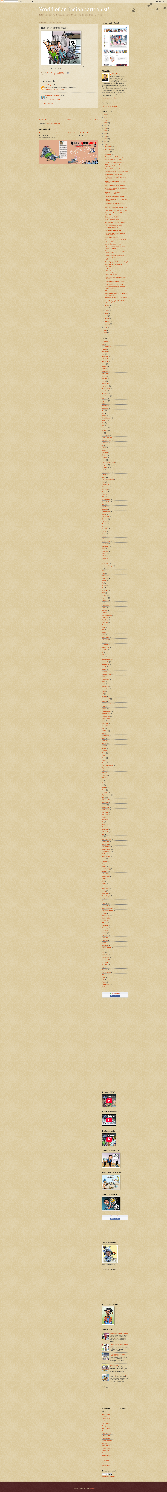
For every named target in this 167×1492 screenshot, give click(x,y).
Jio (103, 603)
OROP (104, 755)
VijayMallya (105, 965)
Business (104, 430)
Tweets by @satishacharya (109, 106)
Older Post (94, 120)
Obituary (104, 748)
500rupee (104, 349)
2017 (105, 125)
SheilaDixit (105, 871)
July (106, 308)
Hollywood (105, 558)
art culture (104, 391)
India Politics (105, 575)
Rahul (103, 797)
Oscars (104, 758)
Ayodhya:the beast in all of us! (113, 159)
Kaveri (103, 627)
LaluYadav (105, 644)
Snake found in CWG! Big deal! (113, 174)
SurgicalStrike (106, 918)
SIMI (103, 881)
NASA (103, 721)
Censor (104, 447)
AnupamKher (105, 383)
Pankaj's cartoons (107, 1426)
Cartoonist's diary (107, 440)
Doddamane (105, 1431)
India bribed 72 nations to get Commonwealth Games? (113, 193)
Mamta (104, 669)
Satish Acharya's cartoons (106, 1415)
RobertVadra (105, 832)
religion (104, 824)
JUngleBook (105, 605)
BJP (103, 425)
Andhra (104, 381)
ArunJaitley (105, 393)
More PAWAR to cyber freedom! (119, 1333)
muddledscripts (106, 1438)
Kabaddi (104, 607)
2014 (105, 133)
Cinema (104, 455)
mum (103, 706)
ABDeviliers (105, 356)
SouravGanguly (106, 896)
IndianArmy (105, 578)
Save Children (106, 856)
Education (104, 521)
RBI (103, 822)
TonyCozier (105, 937)
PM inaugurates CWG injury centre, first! (116, 171)
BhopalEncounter (106, 418)
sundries (104, 913)
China (103, 450)
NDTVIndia (105, 731)
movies (104, 691)
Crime (103, 477)
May (106, 313)
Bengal (104, 415)
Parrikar (104, 770)
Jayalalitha (105, 598)
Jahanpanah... (106, 1460)
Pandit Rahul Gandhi (107, 765)
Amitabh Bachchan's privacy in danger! (116, 297)
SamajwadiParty (106, 846)
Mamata (104, 667)
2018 (105, 123)
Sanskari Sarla (106, 849)
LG (103, 652)
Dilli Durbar (105, 509)
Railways (104, 804)
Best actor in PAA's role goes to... (114, 230)
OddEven (104, 750)
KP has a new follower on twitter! (114, 291)
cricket (104, 474)
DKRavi (104, 514)
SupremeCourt (106, 915)
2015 (105, 131)
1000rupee (105, 341)
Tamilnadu (105, 920)
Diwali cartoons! (114, 1365)
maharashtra (105, 662)
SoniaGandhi (105, 893)
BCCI (103, 410)
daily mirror (105, 489)
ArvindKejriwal (106, 396)
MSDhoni (104, 696)
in (102, 568)
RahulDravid (105, 800)
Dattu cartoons (106, 1423)
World (103, 982)
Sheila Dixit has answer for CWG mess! (116, 207)
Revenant (104, 827)
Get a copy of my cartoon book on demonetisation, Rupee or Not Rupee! (63, 133)
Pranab (104, 790)
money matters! (106, 1433)
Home (69, 120)
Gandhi (104, 531)
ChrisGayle (105, 452)
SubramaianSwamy (107, 908)
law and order (105, 647)
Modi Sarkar (105, 686)
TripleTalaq (105, 940)
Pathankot (105, 775)
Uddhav (104, 942)
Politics (104, 787)
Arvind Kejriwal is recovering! (118, 1375)
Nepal (103, 733)
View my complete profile (109, 98)
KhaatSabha (105, 637)
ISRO (103, 593)
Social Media (105, 888)
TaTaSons (104, 923)
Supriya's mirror (106, 1465)
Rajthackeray (105, 809)
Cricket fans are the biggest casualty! (115, 281)
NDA (103, 728)
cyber (103, 482)
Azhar (103, 403)
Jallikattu (104, 595)
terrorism (104, 933)
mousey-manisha (106, 1448)
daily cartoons (106, 487)
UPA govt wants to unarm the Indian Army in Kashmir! (115, 247)
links (103, 654)
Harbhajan (104, 553)
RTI (103, 836)
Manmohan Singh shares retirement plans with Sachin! (115, 273)
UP (103, 950)
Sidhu (103, 878)
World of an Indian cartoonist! (74, 9)
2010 (105, 144)
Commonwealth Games (108, 462)
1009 (103, 344)
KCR (103, 630)
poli (103, 785)
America (104, 376)
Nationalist (105, 723)
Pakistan (104, 760)
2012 (105, 139)
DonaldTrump (105, 516)
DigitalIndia (105, 506)
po (102, 782)
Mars (103, 676)
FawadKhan (105, 529)
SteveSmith (105, 905)
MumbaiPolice (106, 713)
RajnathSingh (105, 807)
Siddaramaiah (105, 876)
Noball (103, 738)
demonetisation (106, 499)
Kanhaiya (104, 612)
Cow (103, 469)
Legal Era (104, 649)
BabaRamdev (105, 405)
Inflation (104, 580)
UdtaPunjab (105, 945)
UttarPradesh (105, 962)
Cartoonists (105, 442)
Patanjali (104, 772)
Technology (105, 928)
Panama (104, 763)
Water (103, 977)
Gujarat (104, 548)
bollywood (104, 428)
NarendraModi (106, 718)
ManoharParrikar (106, 674)
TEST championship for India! (113, 225)
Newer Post (43, 120)
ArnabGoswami (106, 388)
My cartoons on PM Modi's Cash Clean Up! (117, 1354)
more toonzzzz (106, 1450)
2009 (105, 327)
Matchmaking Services (108, 1476)
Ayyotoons (105, 401)
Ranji (103, 817)
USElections (105, 957)
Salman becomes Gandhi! (112, 219)
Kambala (104, 610)
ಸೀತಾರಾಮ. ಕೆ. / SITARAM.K (52, 95)
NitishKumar (105, 735)
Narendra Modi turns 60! (111, 227)
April (106, 316)
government (105, 546)
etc (103, 526)
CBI (103, 445)
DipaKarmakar (106, 511)
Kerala (103, 634)
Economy (104, 519)
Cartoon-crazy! (106, 1453)
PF (103, 780)
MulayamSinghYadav (108, 704)
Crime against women (108, 479)
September (108, 154)
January (107, 324)
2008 (105, 330)
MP (103, 694)
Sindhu (104, 883)
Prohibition (105, 792)
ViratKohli (104, 969)
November (108, 149)
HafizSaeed (105, 551)
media (103, 681)
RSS (103, 834)
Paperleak (104, 768)
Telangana (105, 930)
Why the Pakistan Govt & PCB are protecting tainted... (114, 301)
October (107, 152)
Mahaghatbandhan (107, 659)
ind (103, 570)
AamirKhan (105, 351)
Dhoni (103, 504)
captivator (104, 1421)
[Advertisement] (68, 113)
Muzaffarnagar (106, 716)
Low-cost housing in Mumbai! (113, 244)
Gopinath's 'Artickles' (107, 1463)
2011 (105, 141)
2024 (105, 115)
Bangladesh (105, 408)
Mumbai (104, 708)
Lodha (103, 657)
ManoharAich (105, 671)
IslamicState (105, 590)
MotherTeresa (105, 689)
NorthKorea (105, 740)
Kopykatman (105, 639)
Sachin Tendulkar (107, 839)
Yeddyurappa (105, 987)
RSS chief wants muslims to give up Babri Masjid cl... (115, 233)
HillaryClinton (105, 556)
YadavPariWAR (106, 984)
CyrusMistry (105, 484)
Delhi (103, 497)
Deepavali (104, 492)
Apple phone (105, 386)
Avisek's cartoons (107, 1458)
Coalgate (104, 457)
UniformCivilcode (106, 947)
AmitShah (104, 378)
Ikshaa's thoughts (107, 1440)
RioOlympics (105, 829)
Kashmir (104, 625)
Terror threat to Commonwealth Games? (116, 210)
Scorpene (104, 864)
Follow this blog (114, 995)
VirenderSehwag (106, 972)
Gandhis (104, 534)
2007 (105, 333)
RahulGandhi (105, 802)
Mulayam (104, 701)
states (103, 903)
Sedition (104, 866)
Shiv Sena (105, 873)
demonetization (106, 502)
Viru (103, 974)
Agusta (104, 364)
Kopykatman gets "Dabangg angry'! (115, 185)
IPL (103, 583)
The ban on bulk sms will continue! (114, 196)
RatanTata (105, 819)
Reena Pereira (106, 1428)
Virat (103, 967)
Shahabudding (106, 869)
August (107, 305)
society (104, 891)
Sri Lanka (104, 901)
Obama (104, 745)
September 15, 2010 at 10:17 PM (54, 89)
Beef (103, 413)
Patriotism (105, 777)
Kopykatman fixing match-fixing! (114, 284)
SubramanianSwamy (107, 910)
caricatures (105, 435)
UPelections (105, 955)
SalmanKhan (105, 844)
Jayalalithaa (105, 600)
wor (103, 979)
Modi (103, 684)
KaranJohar (105, 620)
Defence (104, 494)
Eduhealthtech (106, 1443)
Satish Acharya (116, 74)
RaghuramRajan (106, 795)
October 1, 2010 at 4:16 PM (53, 100)
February (108, 321)
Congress (104, 465)
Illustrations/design (51, 75)
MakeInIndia (105, 664)
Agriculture (105, 361)
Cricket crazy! (106, 1418)
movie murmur (106, 1445)
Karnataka (105, 622)
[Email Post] (68, 73)
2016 (105, 128)
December (108, 146)
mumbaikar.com (106, 711)
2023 (105, 117)
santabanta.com (106, 851)
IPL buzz (104, 585)
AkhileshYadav (106, 371)
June (106, 310)
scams (104, 859)
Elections (104, 524)
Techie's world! (106, 1435)
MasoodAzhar (106, 679)
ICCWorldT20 (105, 563)
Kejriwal (104, 632)
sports (103, 898)
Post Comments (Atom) (53, 123)
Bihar (103, 423)
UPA (103, 952)
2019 (105, 120)
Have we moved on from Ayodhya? (114, 162)
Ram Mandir (105, 812)
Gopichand (105, 543)
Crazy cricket (105, 472)
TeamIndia (105, 925)
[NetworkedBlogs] (115, 993)
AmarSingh (105, 373)
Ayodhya (104, 398)
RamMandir (105, 814)
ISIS (103, 588)
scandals (104, 861)
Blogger (92, 1488)
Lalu (103, 642)
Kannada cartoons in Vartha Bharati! (115, 222)
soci (103, 886)
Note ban (104, 743)
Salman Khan (105, 841)
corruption (104, 467)
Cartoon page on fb (107, 437)
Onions (104, 753)
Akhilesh (104, 368)
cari (103, 433)
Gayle (103, 538)
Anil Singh (48, 85)
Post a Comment (48, 103)
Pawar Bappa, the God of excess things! (116, 262)
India (103, 573)
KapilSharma (105, 617)
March (107, 318)
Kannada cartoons (107, 615)
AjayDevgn (105, 366)
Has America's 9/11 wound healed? (114, 255)
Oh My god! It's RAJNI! (111, 217)
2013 (105, 136)
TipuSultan (105, 935)
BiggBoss (104, 420)
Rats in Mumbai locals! (111, 237)
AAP (103, 354)
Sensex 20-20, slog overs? (112, 169)
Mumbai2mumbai (106, 1455)
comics (104, 460)
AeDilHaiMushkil (106, 359)
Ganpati (104, 536)
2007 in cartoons (106, 346)
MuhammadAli (106, 699)
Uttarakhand (105, 960)
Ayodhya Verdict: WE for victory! (114, 157)
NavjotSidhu (105, 726)
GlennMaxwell (106, 541)
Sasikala (104, 854)
